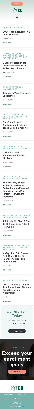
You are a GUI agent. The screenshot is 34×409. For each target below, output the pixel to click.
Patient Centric (12, 177)
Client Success (11, 246)
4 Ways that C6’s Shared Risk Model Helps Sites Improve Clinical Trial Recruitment (15, 257)
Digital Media (11, 116)
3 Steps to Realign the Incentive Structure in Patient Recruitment (14, 66)
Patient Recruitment (15, 58)
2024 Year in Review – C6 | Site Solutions (16, 33)
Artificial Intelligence (17, 215)
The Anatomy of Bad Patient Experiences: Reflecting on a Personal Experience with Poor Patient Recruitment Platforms (16, 189)
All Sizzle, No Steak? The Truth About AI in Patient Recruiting (16, 224)
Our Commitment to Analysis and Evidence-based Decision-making (15, 125)
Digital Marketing (13, 115)
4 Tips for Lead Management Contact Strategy (14, 155)
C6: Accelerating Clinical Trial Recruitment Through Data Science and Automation (17, 289)
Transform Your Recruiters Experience (17, 94)
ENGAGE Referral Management (13, 54)
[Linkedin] (15, 402)
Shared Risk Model (15, 248)
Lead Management (13, 56)
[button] (17, 17)
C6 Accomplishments (15, 28)
